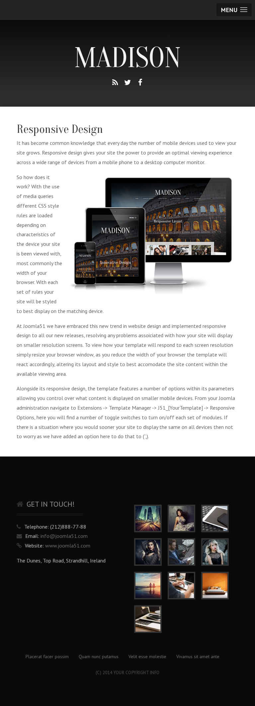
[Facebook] (140, 82)
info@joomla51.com (64, 536)
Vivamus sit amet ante (197, 656)
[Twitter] (127, 82)
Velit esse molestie (147, 656)
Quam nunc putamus (99, 656)
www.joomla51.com (67, 545)
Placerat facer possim (47, 656)
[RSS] (115, 82)
